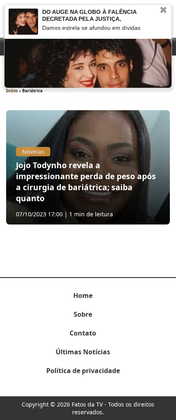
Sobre (83, 314)
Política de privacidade (83, 370)
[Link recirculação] (23, 22)
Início (12, 90)
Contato (83, 333)
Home (83, 295)
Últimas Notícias (83, 351)
